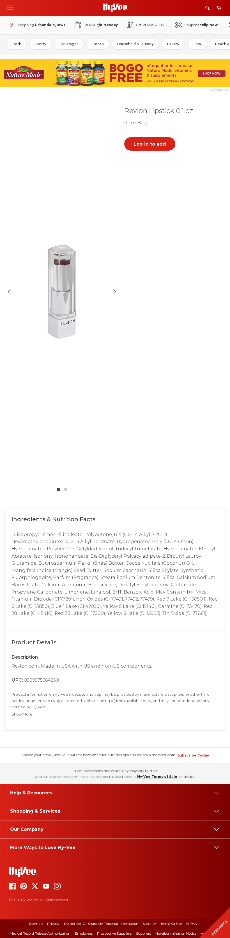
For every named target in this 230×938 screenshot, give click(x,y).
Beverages (69, 44)
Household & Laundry (135, 44)
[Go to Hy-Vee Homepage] (115, 7)
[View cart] (218, 8)
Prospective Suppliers (114, 933)
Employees (84, 933)
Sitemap (36, 923)
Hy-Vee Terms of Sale (157, 776)
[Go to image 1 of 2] (58, 489)
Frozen (98, 44)
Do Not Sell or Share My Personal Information (101, 923)
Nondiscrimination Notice (175, 933)
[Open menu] (10, 7)
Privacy (53, 923)
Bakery (173, 44)
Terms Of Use (171, 923)
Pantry (40, 44)
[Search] (207, 8)
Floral (197, 44)
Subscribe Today (193, 755)
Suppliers (143, 933)
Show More (22, 714)
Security (149, 923)
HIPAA (191, 923)
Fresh (16, 44)
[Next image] (114, 291)
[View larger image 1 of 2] (62, 292)
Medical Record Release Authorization (40, 933)
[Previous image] (9, 291)
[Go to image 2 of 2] (65, 489)
